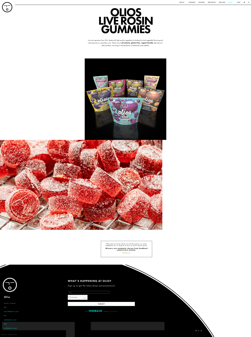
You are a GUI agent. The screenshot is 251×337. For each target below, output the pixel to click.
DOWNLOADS (114, 311)
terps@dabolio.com (11, 311)
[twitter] (201, 330)
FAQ (86, 311)
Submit (101, 304)
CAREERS (106, 311)
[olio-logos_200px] (7, 3)
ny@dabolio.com (10, 320)
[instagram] (196, 330)
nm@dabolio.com (10, 328)
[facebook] (198, 330)
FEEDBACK (126, 253)
